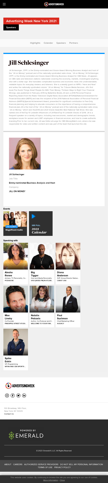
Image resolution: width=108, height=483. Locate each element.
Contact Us (9, 414)
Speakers (61, 43)
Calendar (48, 43)
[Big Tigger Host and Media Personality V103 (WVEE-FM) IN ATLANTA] (42, 256)
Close (62, 480)
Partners (73, 43)
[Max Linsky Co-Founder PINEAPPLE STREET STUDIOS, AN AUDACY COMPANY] (15, 299)
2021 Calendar (39, 229)
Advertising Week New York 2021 (31, 21)
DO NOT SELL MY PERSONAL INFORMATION (81, 464)
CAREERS (17, 464)
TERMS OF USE (45, 467)
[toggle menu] (4, 4)
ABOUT (7, 464)
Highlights (35, 43)
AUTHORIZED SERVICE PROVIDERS (41, 464)
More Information (50, 480)
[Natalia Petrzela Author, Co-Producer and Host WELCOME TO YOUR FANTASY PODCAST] (42, 299)
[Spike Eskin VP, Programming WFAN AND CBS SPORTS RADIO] (15, 342)
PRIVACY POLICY (62, 467)
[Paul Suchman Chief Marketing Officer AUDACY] (68, 299)
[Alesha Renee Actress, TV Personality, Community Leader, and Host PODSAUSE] (15, 256)
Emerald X (47, 451)
